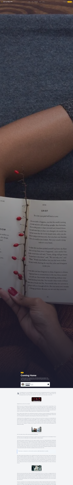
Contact (43, 1)
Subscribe (69, 1)
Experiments (36, 1)
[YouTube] (65, 1)
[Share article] (48, 384)
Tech (32, 1)
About (40, 1)
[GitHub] (66, 1)
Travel (29, 1)
